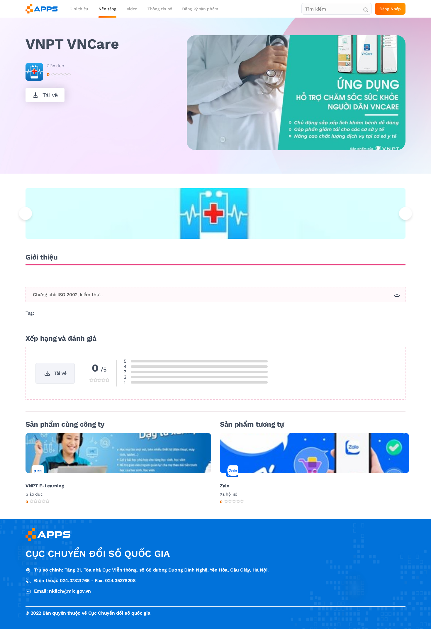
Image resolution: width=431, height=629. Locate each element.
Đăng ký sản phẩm (200, 8)
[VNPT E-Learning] (118, 452)
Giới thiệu (78, 8)
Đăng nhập (390, 8)
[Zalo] (314, 452)
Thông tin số (159, 8)
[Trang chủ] (42, 8)
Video (132, 8)
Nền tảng (107, 8)
